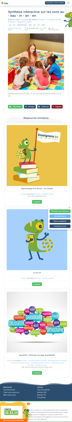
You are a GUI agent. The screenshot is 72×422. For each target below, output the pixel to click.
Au (14, 25)
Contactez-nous (60, 226)
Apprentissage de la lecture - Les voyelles (37, 188)
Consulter (37, 202)
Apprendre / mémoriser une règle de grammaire (37, 355)
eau (30, 25)
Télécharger (16, 106)
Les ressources (9, 390)
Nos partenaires (60, 216)
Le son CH (37, 273)
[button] (43, 106)
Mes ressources (9, 395)
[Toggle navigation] (68, 3)
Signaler (58, 106)
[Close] (69, 207)
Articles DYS (41, 392)
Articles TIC (41, 395)
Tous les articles (43, 390)
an (10, 25)
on (38, 25)
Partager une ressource (60, 211)
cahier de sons (22, 25)
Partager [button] (31, 106)
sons (43, 25)
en (34, 25)
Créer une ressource (11, 392)
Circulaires (41, 397)
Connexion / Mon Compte (55, 2)
